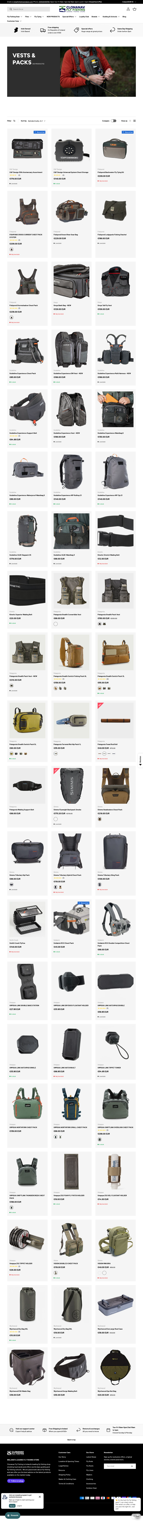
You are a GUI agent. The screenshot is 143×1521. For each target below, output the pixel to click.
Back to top (71, 1440)
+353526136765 (44, 2)
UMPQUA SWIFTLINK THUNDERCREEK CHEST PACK (27, 1196)
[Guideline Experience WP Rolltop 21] (71, 471)
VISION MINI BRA (104, 1263)
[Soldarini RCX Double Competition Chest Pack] (116, 919)
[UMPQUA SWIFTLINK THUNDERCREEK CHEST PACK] (27, 1172)
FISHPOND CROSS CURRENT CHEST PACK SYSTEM (25, 235)
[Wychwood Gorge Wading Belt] (71, 1367)
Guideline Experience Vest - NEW (67, 433)
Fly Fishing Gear (13, 16)
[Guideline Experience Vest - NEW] (71, 409)
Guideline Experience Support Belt (23, 433)
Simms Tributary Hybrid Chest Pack (67, 875)
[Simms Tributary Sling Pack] (116, 851)
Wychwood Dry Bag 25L (18, 1329)
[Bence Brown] (99, 753)
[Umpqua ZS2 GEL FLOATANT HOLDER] (116, 1172)
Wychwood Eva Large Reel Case (110, 1329)
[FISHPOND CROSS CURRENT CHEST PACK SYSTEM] (27, 211)
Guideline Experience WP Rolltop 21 (68, 495)
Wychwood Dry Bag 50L (63, 1329)
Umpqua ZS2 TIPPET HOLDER (20, 1263)
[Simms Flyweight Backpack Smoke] (71, 786)
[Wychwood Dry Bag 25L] (27, 1305)
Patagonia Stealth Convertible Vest (67, 614)
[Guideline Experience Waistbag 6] (116, 409)
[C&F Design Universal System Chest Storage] (71, 148)
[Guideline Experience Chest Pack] (27, 349)
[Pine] (60, 1137)
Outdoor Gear (91, 1488)
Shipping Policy (64, 1475)
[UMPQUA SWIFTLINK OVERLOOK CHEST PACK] (116, 1103)
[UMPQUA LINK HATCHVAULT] (71, 1044)
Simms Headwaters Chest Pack (110, 810)
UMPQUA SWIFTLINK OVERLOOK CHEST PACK (115, 1127)
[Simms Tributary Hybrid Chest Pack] (71, 851)
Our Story (62, 1457)
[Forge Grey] (60, 688)
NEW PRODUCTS (53, 16)
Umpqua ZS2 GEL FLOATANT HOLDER (112, 1195)
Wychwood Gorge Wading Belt (65, 1391)
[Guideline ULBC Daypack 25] (27, 531)
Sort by (24, 121)
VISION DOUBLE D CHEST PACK (66, 1263)
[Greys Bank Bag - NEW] (71, 281)
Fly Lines (89, 1470)
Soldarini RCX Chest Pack (64, 943)
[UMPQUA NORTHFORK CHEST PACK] (27, 1103)
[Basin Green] (104, 624)
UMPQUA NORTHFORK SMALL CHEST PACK (70, 1127)
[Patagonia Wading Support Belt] (27, 786)
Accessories (91, 1483)
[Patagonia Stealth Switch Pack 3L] (116, 652)
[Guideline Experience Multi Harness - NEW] (116, 349)
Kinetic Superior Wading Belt (20, 614)
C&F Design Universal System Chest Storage (71, 172)
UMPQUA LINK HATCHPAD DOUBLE (111, 1005)
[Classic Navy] (114, 753)
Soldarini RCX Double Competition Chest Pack (113, 944)
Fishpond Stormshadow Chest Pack (23, 305)
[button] (134, 9)
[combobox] (28, 9)
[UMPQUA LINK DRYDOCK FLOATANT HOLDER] (71, 982)
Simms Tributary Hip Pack (19, 875)
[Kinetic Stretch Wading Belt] (116, 531)
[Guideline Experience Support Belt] (27, 409)
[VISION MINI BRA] (116, 1240)
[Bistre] (60, 887)
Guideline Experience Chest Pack (22, 373)
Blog (124, 16)
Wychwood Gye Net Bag (107, 1391)
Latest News (91, 1457)
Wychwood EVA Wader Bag (19, 1391)
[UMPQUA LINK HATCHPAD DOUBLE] (116, 982)
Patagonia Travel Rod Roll (107, 744)
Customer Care (13, 21)
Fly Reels (89, 1466)
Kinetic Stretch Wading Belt (109, 555)
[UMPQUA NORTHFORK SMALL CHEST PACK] (71, 1103)
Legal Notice (63, 1466)
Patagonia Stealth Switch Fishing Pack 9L (70, 676)
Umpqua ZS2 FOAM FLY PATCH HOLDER (69, 1195)
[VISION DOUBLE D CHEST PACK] (71, 1240)
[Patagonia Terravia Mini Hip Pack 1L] (71, 720)
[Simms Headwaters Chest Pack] (116, 786)
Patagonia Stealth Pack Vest (109, 614)
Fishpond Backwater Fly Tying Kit (111, 172)
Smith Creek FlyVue (17, 943)
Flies (27, 16)
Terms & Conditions (66, 1483)
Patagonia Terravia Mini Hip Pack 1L (67, 744)
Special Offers (68, 16)
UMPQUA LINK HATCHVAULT (65, 1068)
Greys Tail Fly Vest (105, 305)
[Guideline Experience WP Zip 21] (116, 471)
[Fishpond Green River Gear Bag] (71, 211)
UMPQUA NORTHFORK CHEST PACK (23, 1127)
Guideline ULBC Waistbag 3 (64, 555)
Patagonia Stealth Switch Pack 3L (111, 676)
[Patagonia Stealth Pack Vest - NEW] (27, 652)
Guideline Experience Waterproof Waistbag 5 (27, 495)
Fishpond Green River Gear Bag (66, 234)
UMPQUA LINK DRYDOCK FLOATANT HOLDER (71, 1005)
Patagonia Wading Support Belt (21, 810)
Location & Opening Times (69, 1461)
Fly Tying (37, 16)
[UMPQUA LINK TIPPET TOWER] (116, 1044)
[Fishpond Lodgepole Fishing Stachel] (116, 211)
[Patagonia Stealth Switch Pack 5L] (27, 720)
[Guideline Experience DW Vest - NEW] (71, 349)
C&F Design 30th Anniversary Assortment (25, 172)
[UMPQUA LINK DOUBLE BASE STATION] (27, 982)
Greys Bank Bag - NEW (62, 305)
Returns (62, 1470)
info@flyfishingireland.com (23, 2)
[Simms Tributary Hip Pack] (27, 851)
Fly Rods (89, 1461)
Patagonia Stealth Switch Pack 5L (22, 744)
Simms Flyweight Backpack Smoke (67, 810)
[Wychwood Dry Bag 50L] (71, 1305)
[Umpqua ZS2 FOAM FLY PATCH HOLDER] (71, 1172)
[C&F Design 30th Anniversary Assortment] (27, 148)
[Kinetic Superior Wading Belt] (27, 591)
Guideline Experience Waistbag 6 (111, 433)
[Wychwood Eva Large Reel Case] (116, 1305)
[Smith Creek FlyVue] (27, 919)
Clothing (89, 1479)
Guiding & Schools (110, 16)
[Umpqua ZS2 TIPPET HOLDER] (27, 1240)
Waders (89, 1475)
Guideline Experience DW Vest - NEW (68, 373)
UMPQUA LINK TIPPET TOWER (109, 1068)
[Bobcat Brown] (25, 753)
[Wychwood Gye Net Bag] (116, 1367)
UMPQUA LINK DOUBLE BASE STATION (24, 1005)
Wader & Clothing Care (67, 1479)
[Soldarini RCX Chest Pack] (71, 919)
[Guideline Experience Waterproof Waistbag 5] (27, 471)
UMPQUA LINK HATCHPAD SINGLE (22, 1068)
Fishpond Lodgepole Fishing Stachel (112, 234)
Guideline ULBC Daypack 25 (20, 555)
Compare (105, 121)
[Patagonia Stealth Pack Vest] (116, 591)
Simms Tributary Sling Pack (108, 875)
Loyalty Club (84, 16)
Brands (94, 16)
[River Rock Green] (65, 688)
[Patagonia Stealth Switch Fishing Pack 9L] (71, 652)
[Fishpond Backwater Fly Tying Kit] (116, 148)
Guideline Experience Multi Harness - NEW (114, 373)
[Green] (99, 1273)
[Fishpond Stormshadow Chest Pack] (27, 281)
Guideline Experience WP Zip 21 (110, 495)
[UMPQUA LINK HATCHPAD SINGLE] (27, 1044)
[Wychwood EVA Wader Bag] (27, 1367)
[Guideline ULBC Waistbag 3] (71, 531)
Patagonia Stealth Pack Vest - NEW (23, 676)
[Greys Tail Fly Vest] (116, 281)
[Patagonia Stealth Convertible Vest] (71, 591)
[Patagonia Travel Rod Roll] (116, 720)
